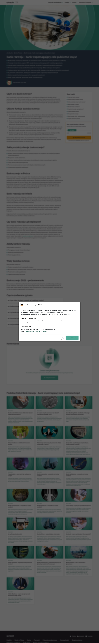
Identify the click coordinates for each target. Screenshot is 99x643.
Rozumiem (72, 337)
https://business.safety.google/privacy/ (36, 331)
